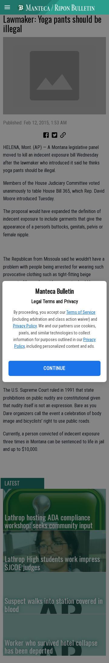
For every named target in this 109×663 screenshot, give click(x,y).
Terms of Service (80, 312)
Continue (54, 368)
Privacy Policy (25, 325)
